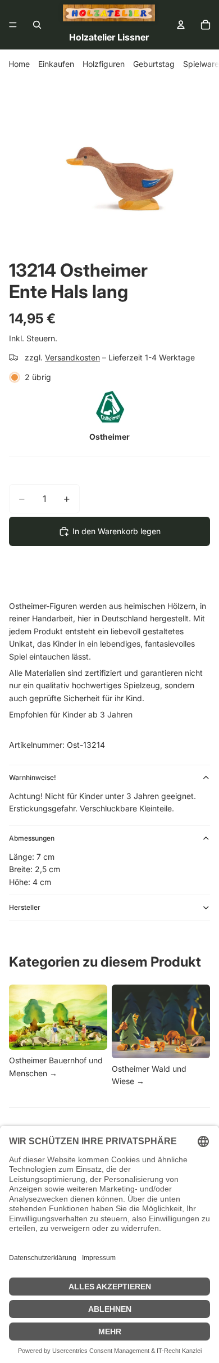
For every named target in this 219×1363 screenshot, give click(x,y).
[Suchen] (37, 24)
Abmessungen (31, 838)
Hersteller (24, 907)
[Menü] (13, 25)
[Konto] (180, 24)
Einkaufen (56, 64)
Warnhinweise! (32, 777)
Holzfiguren (104, 64)
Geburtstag (154, 64)
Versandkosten (72, 357)
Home (19, 64)
